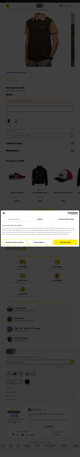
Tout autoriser (65, 242)
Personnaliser (39, 242)
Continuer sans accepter (15, 242)
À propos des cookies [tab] (66, 219)
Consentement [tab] (13, 219)
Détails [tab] (40, 219)
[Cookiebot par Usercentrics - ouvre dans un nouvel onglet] (69, 213)
